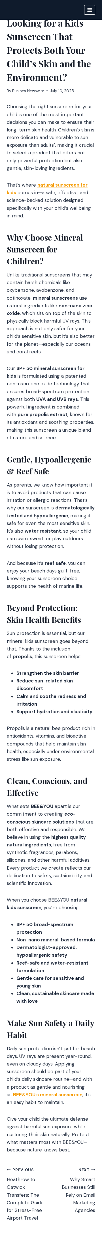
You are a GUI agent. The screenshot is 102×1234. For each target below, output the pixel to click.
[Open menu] (89, 9)
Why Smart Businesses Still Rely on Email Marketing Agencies (78, 1190)
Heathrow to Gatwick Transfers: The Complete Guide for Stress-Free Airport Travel (25, 1194)
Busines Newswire (28, 90)
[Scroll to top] (87, 1199)
